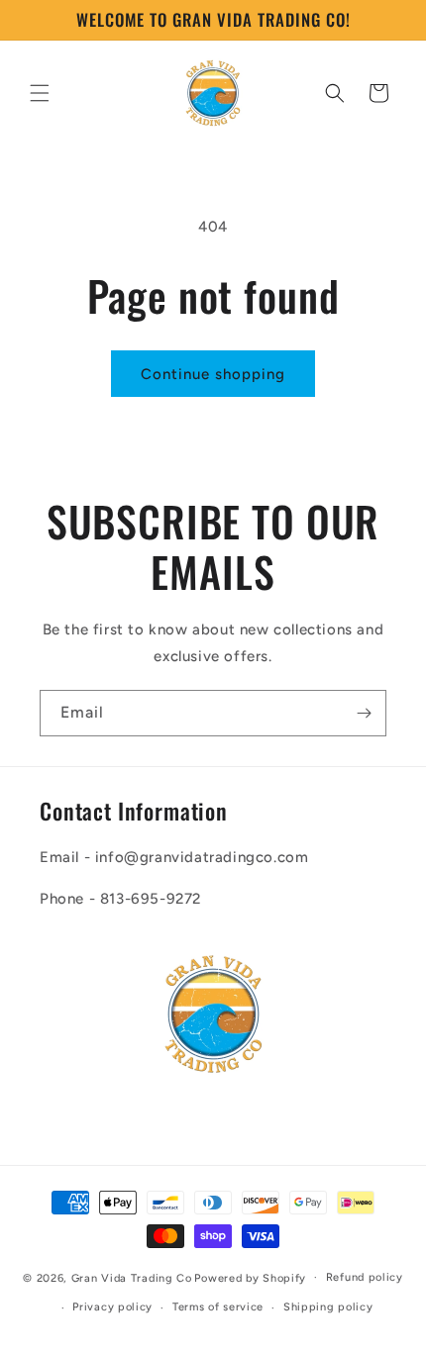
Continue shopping (213, 374)
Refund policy (364, 1277)
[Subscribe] (363, 713)
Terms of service (218, 1307)
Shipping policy (328, 1307)
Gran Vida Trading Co (131, 1277)
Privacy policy (112, 1307)
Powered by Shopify (250, 1277)
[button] (39, 93)
